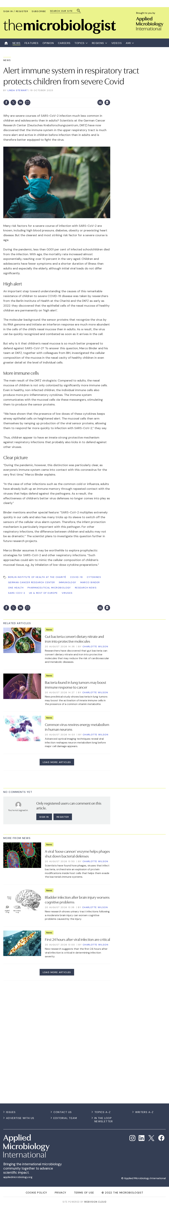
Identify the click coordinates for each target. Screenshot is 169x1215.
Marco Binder (90, 582)
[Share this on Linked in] (20, 102)
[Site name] (59, 33)
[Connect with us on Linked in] (142, 1138)
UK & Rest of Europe (43, 592)
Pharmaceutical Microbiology (49, 587)
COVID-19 (76, 577)
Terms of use (84, 1192)
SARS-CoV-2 (16, 592)
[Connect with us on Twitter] (151, 1138)
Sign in (64, 95)
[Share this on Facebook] (6, 102)
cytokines (94, 577)
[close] (110, 95)
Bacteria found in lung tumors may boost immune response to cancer (75, 684)
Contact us (62, 1112)
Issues (11, 1112)
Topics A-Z (102, 1112)
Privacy (60, 1192)
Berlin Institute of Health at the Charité (37, 577)
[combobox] (64, 11)
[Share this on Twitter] (13, 102)
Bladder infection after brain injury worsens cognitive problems (77, 899)
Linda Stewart (18, 90)
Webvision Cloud (95, 1201)
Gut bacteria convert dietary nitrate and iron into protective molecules (74, 639)
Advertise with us (20, 1118)
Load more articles (57, 762)
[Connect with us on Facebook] (161, 1138)
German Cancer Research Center (31, 582)
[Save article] (107, 102)
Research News (86, 587)
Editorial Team (65, 1118)
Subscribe (39, 11)
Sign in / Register (15, 11)
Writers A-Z (144, 1112)
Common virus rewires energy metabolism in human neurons (77, 727)
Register (63, 816)
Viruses (67, 592)
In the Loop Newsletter (103, 1119)
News (7, 60)
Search (78, 10)
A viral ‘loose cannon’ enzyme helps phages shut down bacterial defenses (77, 853)
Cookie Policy (36, 1192)
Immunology (67, 582)
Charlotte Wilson (95, 646)
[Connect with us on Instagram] (132, 1138)
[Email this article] (28, 102)
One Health (16, 587)
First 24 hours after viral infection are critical (77, 939)
